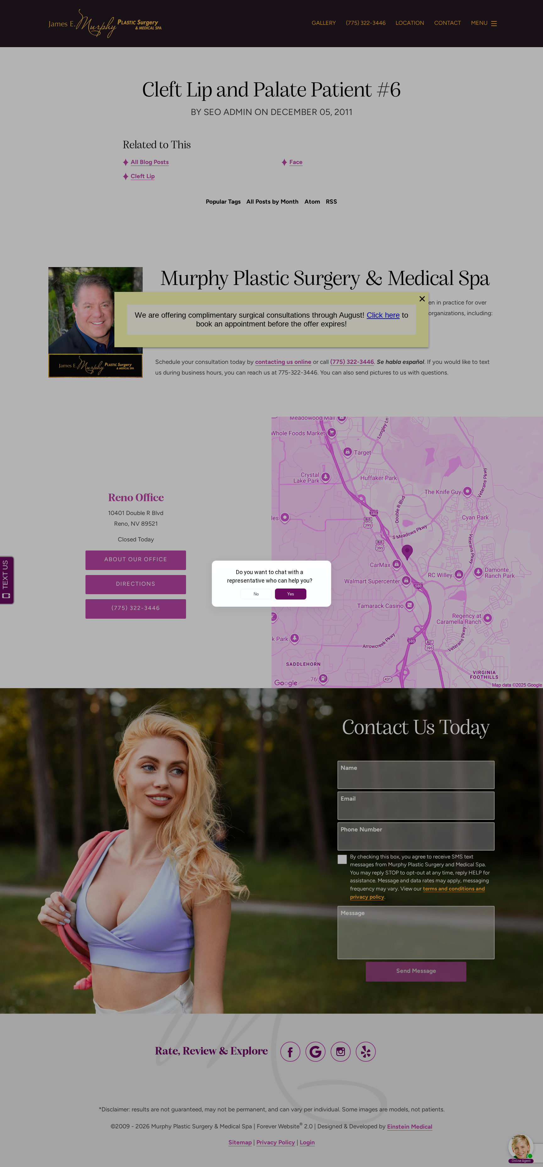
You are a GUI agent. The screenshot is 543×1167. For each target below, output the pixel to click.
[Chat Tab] (271, 583)
